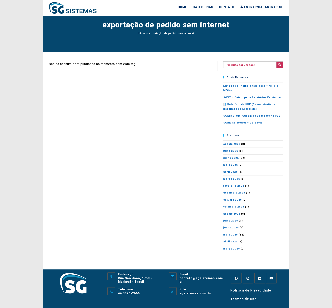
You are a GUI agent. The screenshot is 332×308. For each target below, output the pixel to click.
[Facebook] (236, 278)
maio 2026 (230, 164)
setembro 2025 (233, 206)
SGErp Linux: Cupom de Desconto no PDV (252, 115)
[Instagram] (248, 278)
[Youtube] (271, 278)
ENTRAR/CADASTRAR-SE (263, 7)
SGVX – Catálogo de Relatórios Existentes (252, 97)
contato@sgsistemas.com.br (201, 279)
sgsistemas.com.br (195, 293)
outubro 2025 (232, 199)
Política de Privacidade (250, 290)
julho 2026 (230, 150)
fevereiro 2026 (233, 185)
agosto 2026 (231, 143)
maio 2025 (230, 234)
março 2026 (231, 178)
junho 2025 (231, 227)
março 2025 (231, 248)
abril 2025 (230, 241)
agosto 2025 (231, 213)
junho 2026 (231, 157)
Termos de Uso (243, 299)
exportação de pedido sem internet (171, 33)
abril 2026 (230, 171)
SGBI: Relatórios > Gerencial (243, 122)
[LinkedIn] (259, 278)
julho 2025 (230, 220)
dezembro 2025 (234, 192)
